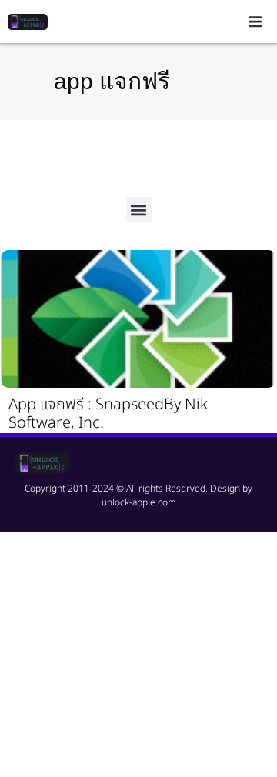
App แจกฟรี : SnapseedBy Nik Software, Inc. (108, 414)
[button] (255, 21)
